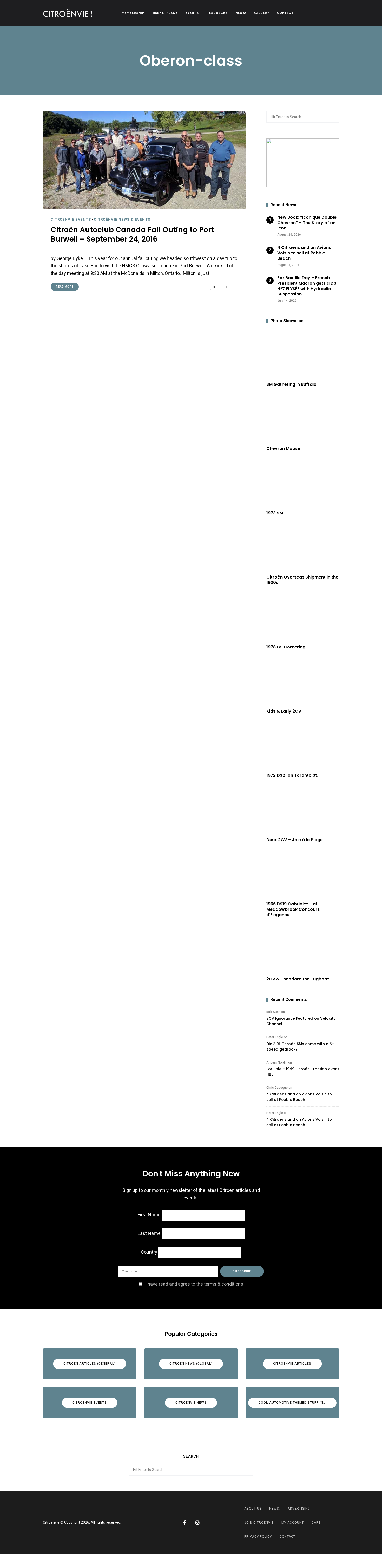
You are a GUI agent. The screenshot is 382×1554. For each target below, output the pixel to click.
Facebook (184, 1522)
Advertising (299, 1508)
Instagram (197, 1522)
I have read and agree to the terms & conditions (194, 1284)
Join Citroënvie (259, 1522)
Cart (316, 1522)
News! (240, 13)
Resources (217, 13)
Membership (133, 13)
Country (149, 1252)
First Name (149, 1214)
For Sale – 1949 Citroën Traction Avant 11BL (302, 1071)
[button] (302, 162)
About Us (252, 1508)
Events (192, 13)
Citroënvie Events (71, 219)
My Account (292, 1522)
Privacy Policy (258, 1536)
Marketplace (164, 13)
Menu (334, 13)
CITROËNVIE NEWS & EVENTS (122, 219)
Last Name (149, 1233)
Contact (285, 13)
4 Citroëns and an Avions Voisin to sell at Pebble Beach (299, 1097)
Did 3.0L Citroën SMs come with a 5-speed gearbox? (300, 1046)
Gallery (261, 13)
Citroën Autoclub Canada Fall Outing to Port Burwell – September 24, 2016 (132, 234)
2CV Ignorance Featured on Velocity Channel (300, 1021)
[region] (302, 162)
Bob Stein (273, 1012)
